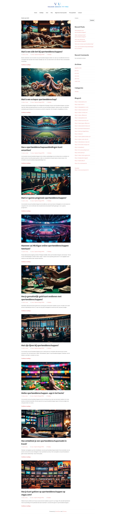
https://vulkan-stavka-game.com (82, 155)
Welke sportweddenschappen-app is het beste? (42, 393)
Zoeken (76, 18)
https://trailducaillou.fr (80, 160)
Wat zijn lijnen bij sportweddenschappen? (40, 345)
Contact (80, 12)
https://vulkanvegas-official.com (82, 123)
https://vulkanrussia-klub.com (81, 120)
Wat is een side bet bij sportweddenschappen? (42, 51)
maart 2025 (77, 81)
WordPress (57, 511)
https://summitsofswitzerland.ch (82, 128)
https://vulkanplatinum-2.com (81, 107)
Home (35, 12)
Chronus (64, 511)
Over (47, 12)
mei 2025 (77, 76)
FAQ (52, 12)
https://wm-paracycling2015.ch (82, 150)
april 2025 (77, 78)
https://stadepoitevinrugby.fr (81, 158)
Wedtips (42, 12)
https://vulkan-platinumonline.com (83, 136)
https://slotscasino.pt (80, 152)
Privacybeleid (72, 12)
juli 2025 (76, 70)
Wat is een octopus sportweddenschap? (39, 99)
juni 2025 (77, 73)
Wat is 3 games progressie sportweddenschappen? (43, 198)
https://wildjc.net (79, 134)
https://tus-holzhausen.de (81, 163)
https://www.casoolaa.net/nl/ (82, 170)
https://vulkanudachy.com (81, 101)
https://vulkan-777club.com (81, 112)
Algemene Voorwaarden (61, 12)
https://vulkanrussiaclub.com (81, 109)
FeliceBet (77, 168)
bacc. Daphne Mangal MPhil (38, 54)
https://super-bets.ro (79, 104)
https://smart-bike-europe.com (82, 144)
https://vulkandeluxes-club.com (82, 142)
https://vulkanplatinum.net (81, 117)
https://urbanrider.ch (79, 147)
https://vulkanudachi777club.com (82, 125)
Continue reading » (26, 64)
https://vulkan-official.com (81, 115)
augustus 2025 (78, 68)
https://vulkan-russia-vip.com (81, 139)
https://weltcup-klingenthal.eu (82, 131)
